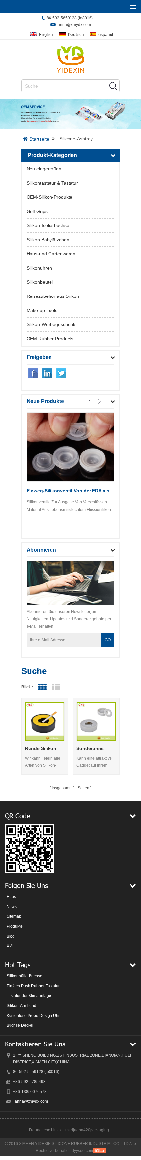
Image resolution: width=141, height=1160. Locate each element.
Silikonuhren (39, 268)
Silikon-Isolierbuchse (48, 225)
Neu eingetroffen (44, 168)
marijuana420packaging (87, 1130)
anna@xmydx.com (74, 24)
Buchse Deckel (20, 1025)
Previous (90, 401)
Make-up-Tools (42, 310)
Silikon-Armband (21, 1005)
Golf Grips (37, 211)
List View (56, 687)
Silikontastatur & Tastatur (52, 183)
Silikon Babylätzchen (48, 239)
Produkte (15, 926)
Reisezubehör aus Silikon (53, 296)
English (46, 34)
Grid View (42, 687)
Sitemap (14, 916)
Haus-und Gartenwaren (51, 253)
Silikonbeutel (40, 282)
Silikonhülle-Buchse (24, 976)
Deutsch (76, 34)
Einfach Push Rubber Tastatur (33, 986)
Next (100, 401)
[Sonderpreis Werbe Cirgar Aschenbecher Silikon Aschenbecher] (96, 721)
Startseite (39, 139)
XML (11, 946)
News (12, 906)
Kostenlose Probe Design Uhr (33, 1015)
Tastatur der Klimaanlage (29, 995)
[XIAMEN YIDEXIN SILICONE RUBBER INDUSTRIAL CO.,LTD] (70, 59)
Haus (11, 896)
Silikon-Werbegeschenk (51, 324)
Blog (11, 936)
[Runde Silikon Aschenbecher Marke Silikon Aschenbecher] (45, 721)
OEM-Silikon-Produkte (49, 197)
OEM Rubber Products (50, 338)
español (105, 34)
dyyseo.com (82, 1150)
